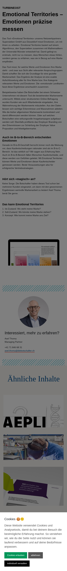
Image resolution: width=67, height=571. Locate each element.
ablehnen (35, 555)
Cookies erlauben (15, 555)
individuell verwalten (17, 563)
